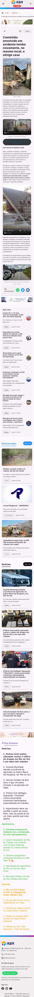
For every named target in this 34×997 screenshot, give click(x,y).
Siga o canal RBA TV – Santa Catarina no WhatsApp (17, 142)
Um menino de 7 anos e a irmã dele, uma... (12, 321)
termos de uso (6, 979)
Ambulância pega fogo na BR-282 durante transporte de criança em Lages (16, 542)
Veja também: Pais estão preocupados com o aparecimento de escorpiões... (14, 383)
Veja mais (28, 443)
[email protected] (9, 958)
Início (6, 13)
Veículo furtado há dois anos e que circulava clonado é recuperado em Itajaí (16, 714)
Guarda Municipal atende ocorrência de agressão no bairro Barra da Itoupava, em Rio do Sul (15, 593)
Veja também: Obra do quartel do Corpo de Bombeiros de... (13, 426)
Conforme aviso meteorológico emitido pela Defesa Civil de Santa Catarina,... (12, 406)
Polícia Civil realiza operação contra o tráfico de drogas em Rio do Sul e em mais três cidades (16, 633)
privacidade (16, 979)
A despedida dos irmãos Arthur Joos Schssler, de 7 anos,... (12, 342)
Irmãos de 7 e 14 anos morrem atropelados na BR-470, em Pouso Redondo (13, 314)
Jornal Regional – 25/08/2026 (15, 506)
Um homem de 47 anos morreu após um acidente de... (12, 361)
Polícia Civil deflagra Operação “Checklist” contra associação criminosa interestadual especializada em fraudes (16, 674)
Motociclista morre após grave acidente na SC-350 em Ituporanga (13, 355)
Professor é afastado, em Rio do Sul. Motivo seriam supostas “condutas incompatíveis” (14, 374)
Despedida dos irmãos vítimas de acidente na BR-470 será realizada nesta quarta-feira (13, 334)
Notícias (14, 13)
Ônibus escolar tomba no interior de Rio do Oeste (14, 470)
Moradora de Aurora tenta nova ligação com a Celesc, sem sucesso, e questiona (13, 420)
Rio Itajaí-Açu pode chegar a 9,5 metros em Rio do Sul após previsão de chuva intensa (13, 398)
